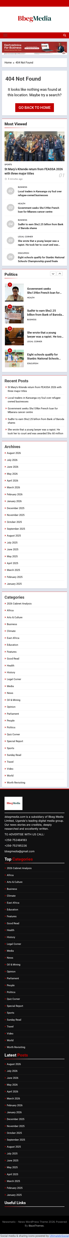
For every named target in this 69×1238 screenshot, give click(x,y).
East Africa (13, 638)
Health (21, 203)
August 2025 (14, 535)
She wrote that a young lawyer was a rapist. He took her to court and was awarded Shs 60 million (38, 244)
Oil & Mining (13, 700)
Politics (11, 727)
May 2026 (12, 473)
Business (22, 187)
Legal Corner (25, 236)
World (10, 775)
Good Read (13, 658)
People (11, 720)
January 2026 (14, 501)
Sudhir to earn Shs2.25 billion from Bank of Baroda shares (44, 315)
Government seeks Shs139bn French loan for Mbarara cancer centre (43, 293)
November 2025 (15, 515)
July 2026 (12, 460)
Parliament (13, 713)
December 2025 (15, 508)
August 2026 (14, 453)
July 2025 (12, 542)
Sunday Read (14, 755)
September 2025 (16, 528)
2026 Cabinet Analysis (19, 603)
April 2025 (12, 563)
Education (23, 253)
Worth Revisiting (16, 782)
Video (10, 768)
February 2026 (14, 494)
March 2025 (13, 570)
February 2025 (14, 577)
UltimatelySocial (59, 1236)
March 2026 (13, 487)
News (10, 693)
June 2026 (12, 466)
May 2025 (12, 556)
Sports (8, 164)
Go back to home (35, 108)
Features (12, 651)
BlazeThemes (36, 1225)
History (11, 672)
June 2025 (12, 549)
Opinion (11, 706)
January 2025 (14, 583)
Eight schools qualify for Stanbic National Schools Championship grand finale (44, 358)
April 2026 (12, 480)
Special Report (15, 741)
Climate (11, 631)
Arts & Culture (14, 617)
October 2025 (14, 522)
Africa (10, 610)
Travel (10, 761)
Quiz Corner (13, 734)
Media (10, 686)
